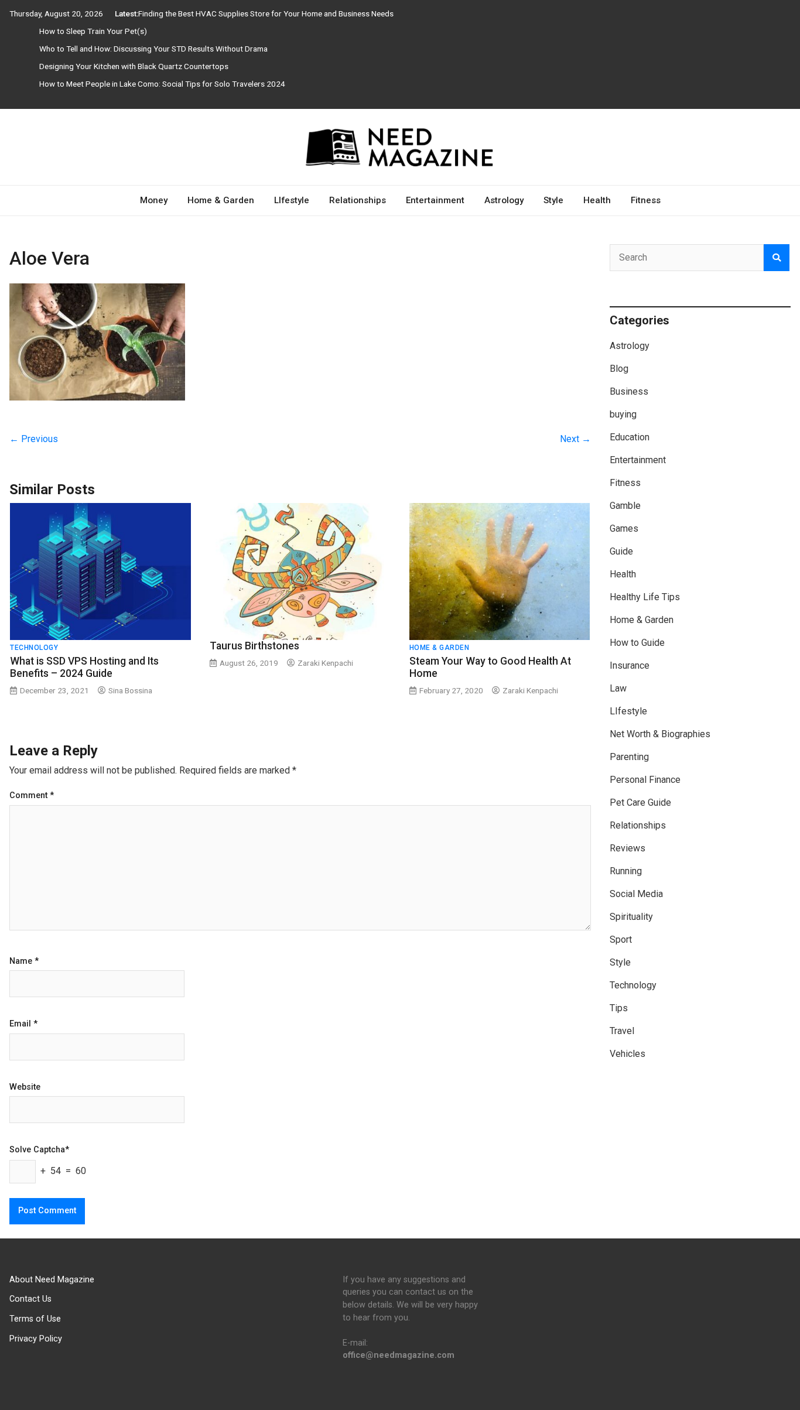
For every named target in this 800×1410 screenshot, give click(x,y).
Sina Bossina (130, 690)
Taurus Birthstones (254, 646)
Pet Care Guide (640, 802)
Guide (621, 551)
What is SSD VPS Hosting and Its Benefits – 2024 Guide (84, 667)
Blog (619, 368)
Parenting (629, 756)
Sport (621, 939)
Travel (622, 1030)
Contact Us (30, 1299)
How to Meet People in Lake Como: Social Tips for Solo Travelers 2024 (162, 83)
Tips (619, 1008)
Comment (31, 796)
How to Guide (637, 642)
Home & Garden (220, 200)
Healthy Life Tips (645, 597)
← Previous (33, 438)
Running (626, 871)
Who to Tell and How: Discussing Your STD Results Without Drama (153, 48)
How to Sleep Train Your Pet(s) (93, 31)
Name (24, 961)
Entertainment (435, 200)
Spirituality (631, 916)
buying (623, 414)
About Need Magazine (51, 1280)
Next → (575, 438)
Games (624, 528)
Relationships (357, 200)
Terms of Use (35, 1319)
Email (23, 1024)
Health (597, 200)
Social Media (636, 893)
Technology (34, 648)
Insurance (629, 665)
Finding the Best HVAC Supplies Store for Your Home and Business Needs (266, 13)
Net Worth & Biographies (660, 734)
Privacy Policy (35, 1339)
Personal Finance (645, 779)
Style (553, 200)
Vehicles (627, 1053)
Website (24, 1087)
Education (629, 437)
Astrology (504, 200)
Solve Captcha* (39, 1150)
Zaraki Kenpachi (325, 663)
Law (618, 688)
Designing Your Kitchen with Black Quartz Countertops (133, 66)
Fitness (646, 200)
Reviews (627, 848)
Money (153, 200)
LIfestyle (291, 200)
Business (629, 391)
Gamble (625, 505)
